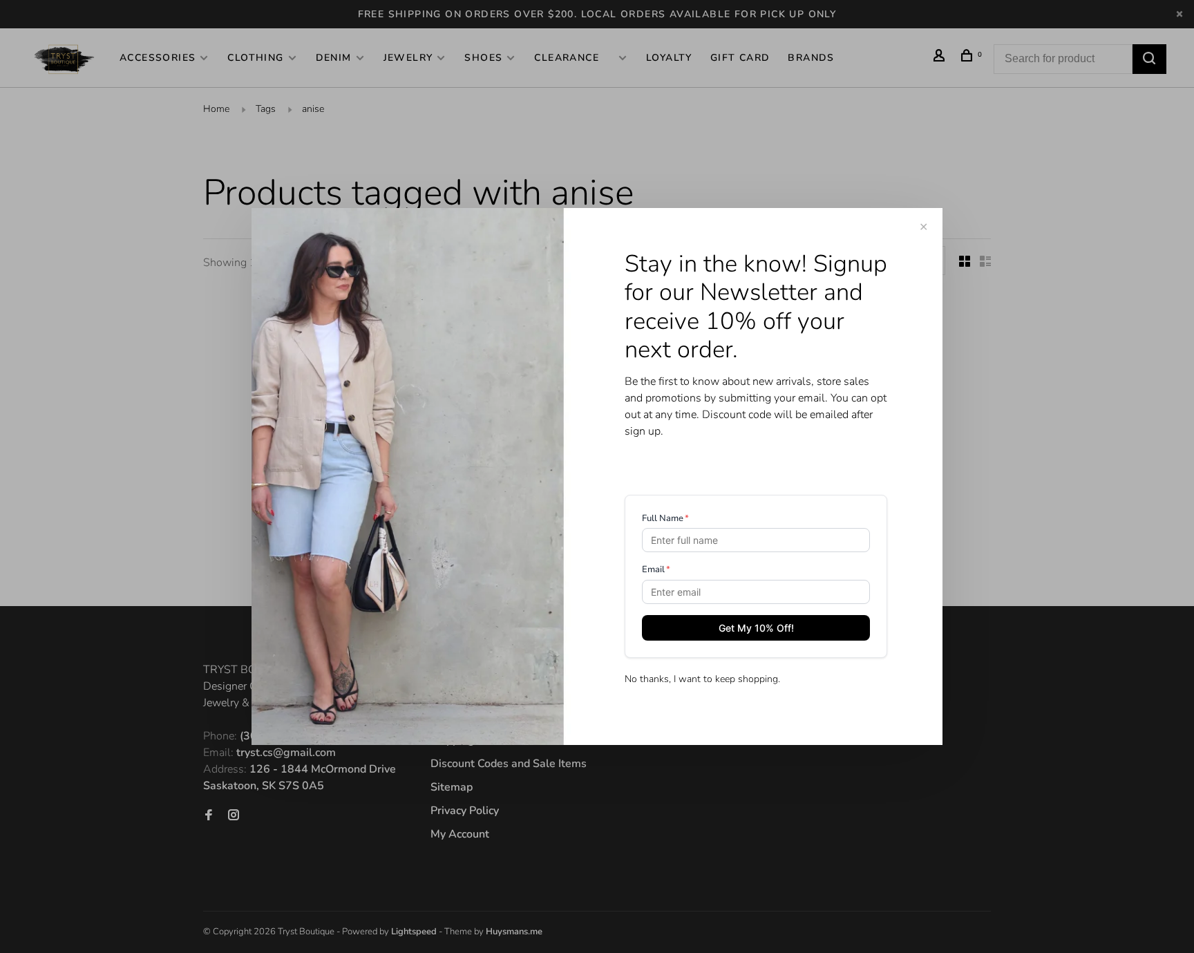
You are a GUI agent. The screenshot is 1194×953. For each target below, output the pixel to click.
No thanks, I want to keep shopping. (702, 679)
